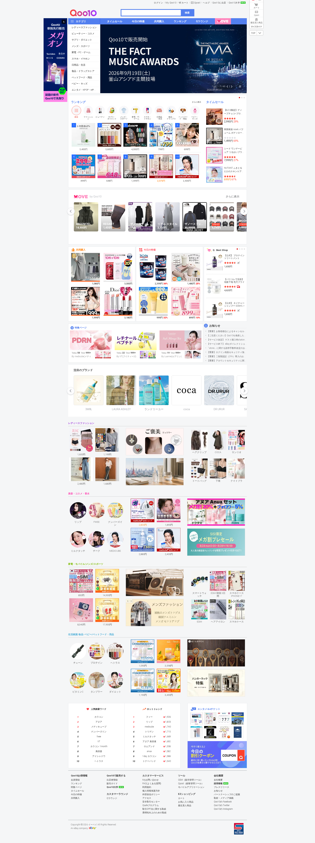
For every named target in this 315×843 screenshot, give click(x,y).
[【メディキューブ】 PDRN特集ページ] (91, 340)
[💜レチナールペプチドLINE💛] (136, 340)
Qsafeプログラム (150, 805)
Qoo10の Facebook (223, 801)
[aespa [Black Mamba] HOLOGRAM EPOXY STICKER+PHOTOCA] (210, 718)
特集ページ (81, 327)
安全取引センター (151, 801)
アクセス (146, 798)
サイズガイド (256, 27)
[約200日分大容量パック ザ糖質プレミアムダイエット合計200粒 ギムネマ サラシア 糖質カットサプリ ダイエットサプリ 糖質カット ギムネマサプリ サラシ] (85, 301)
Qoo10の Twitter (222, 805)
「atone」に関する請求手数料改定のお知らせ (227, 348)
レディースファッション (84, 27)
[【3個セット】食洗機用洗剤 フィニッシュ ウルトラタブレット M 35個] (153, 267)
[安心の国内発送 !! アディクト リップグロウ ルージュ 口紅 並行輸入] (118, 301)
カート (185, 2)
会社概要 (218, 780)
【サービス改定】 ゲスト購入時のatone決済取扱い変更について (227, 339)
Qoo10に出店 (219, 2)
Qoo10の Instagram (223, 809)
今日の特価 (150, 249)
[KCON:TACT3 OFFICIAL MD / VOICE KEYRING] (196, 718)
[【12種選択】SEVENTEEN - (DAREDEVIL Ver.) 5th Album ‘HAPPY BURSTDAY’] (210, 732)
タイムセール (215, 102)
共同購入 (80, 249)
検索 (187, 12)
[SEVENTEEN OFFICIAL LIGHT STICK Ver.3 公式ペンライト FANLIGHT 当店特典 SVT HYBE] (196, 732)
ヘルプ (206, 2)
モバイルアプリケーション (191, 787)
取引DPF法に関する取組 (154, 809)
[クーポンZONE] (217, 754)
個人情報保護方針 (151, 791)
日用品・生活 (78, 65)
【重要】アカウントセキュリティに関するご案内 (227, 360)
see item (202, 432)
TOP (253, 33)
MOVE (81, 197)
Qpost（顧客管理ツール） (191, 783)
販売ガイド (112, 783)
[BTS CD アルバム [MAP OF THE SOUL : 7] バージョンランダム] (224, 718)
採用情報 (218, 783)
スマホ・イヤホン (81, 58)
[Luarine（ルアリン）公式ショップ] (180, 340)
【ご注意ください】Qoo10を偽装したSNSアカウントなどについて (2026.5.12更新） (227, 335)
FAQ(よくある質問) (151, 783)
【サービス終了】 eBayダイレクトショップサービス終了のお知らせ (227, 344)
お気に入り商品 (185, 802)
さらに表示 (196, 102)
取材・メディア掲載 (224, 798)
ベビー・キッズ (80, 83)
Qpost (197, 2)
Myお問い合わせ (150, 780)
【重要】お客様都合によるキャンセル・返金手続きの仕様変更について (227, 331)
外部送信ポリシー (151, 794)
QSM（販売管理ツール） (190, 780)
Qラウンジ (112, 798)
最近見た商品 (184, 805)
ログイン (158, 2)
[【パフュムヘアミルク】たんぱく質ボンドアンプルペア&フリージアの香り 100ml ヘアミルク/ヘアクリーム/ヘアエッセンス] (153, 301)
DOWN (260, 33)
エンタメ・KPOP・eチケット (86, 89)
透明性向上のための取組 (154, 812)
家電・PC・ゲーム (81, 52)
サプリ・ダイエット (82, 39)
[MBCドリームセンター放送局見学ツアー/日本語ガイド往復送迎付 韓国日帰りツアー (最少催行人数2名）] (238, 718)
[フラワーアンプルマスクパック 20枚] (118, 267)
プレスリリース (221, 787)
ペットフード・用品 (82, 77)
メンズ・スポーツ (81, 46)
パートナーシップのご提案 (227, 794)
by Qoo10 (95, 196)
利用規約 (146, 787)
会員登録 (75, 780)
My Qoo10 (171, 2)
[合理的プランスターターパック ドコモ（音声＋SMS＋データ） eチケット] (238, 732)
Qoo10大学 (234, 2)
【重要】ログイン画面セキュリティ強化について (227, 352)
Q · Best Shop (220, 250)
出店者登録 (112, 780)
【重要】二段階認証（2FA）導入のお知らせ (227, 356)
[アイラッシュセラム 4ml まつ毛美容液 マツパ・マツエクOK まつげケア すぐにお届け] (186, 301)
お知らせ (214, 325)
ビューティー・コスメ (83, 33)
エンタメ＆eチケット (209, 709)
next (244, 211)
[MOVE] (223, 21)
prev (71, 211)
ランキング (78, 102)
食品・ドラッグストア (83, 71)
